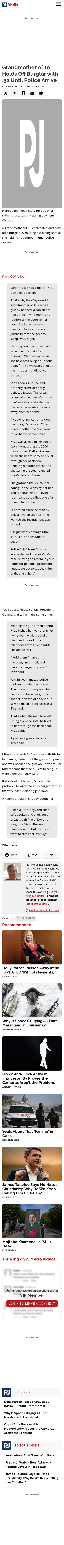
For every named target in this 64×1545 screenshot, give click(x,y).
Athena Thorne (12, 1087)
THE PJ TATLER (26, 918)
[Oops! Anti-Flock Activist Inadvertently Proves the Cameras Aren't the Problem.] (32, 1053)
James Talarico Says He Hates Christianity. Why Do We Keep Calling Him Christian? (29, 1188)
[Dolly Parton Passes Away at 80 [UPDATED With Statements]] (32, 947)
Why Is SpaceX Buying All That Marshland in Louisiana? (29, 1023)
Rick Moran (9, 86)
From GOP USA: (13, 276)
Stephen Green (11, 1029)
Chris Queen (10, 976)
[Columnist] (14, 871)
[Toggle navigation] (58, 4)
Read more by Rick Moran (44, 910)
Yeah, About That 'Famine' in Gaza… (27, 1133)
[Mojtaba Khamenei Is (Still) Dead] (32, 1221)
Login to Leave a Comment (32, 1303)
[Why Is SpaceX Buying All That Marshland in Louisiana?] (32, 1000)
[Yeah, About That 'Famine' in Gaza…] (32, 1110)
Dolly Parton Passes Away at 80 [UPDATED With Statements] (30, 970)
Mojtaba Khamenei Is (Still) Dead (26, 1244)
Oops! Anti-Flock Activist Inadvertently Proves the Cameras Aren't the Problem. (28, 1078)
